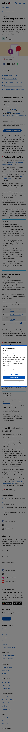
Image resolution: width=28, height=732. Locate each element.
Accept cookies (14, 377)
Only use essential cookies (14, 382)
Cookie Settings (14, 374)
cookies (13, 354)
